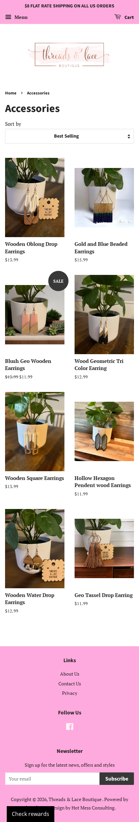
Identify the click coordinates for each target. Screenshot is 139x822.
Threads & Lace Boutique (75, 799)
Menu (20, 17)
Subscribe (116, 779)
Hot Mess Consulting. (94, 807)
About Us (69, 674)
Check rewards (30, 814)
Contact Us (69, 683)
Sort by (13, 123)
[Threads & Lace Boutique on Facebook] (70, 728)
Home (11, 93)
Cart (128, 17)
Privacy (69, 693)
